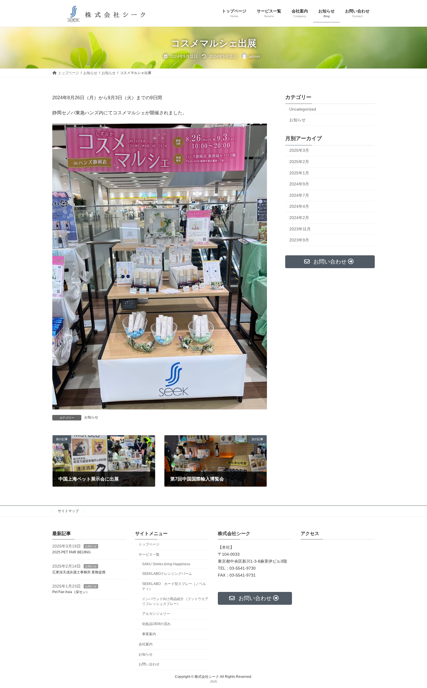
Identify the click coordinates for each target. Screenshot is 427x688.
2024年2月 (299, 217)
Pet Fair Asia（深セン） (70, 592)
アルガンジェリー (156, 614)
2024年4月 (299, 206)
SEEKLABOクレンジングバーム (167, 574)
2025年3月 (299, 150)
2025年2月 (299, 161)
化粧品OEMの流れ (156, 624)
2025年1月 (299, 173)
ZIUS (213, 681)
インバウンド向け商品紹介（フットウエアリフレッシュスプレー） (175, 601)
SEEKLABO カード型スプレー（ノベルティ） (174, 586)
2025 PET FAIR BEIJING (71, 552)
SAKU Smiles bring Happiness (166, 564)
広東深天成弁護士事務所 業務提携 (78, 572)
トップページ (149, 544)
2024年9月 (299, 184)
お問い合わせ (149, 664)
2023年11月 (300, 229)
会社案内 (145, 644)
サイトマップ (68, 511)
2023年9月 (299, 240)
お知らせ (91, 417)
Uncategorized (302, 109)
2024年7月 (299, 195)
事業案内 (149, 634)
